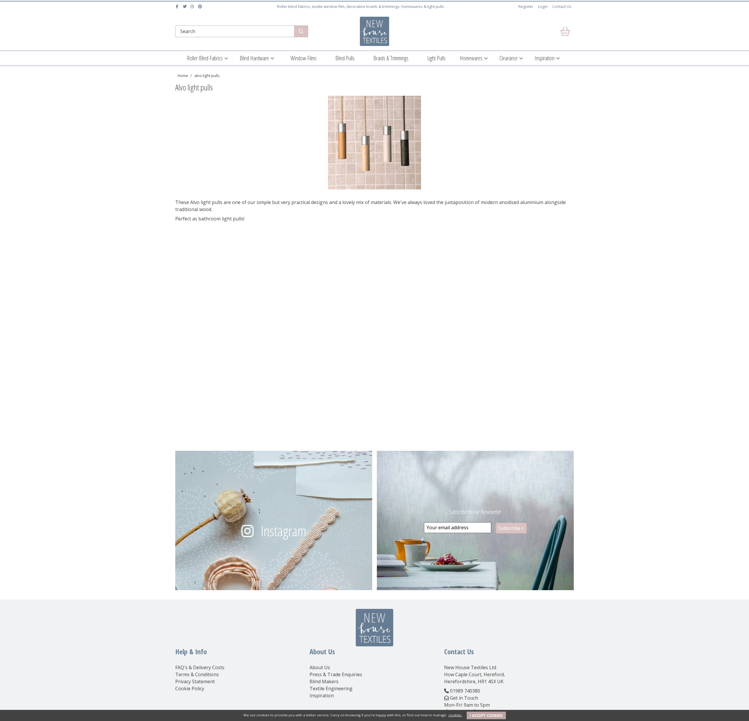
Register (525, 6)
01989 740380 (465, 691)
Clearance (508, 58)
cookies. (455, 715)
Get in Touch (464, 698)
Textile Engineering (331, 688)
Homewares (471, 58)
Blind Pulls (345, 58)
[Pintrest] (200, 6)
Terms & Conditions (197, 674)
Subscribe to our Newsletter (475, 512)
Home (183, 75)
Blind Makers (324, 681)
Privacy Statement (195, 681)
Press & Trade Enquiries (336, 674)
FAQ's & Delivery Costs (199, 667)
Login (543, 6)
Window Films (304, 58)
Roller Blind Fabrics (205, 58)
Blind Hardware (254, 58)
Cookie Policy (189, 688)
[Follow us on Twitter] (185, 6)
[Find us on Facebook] (177, 6)
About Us (320, 667)
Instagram (283, 530)
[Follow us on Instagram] (192, 6)
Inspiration (544, 58)
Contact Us (561, 6)
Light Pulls (436, 58)
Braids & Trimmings (390, 58)
